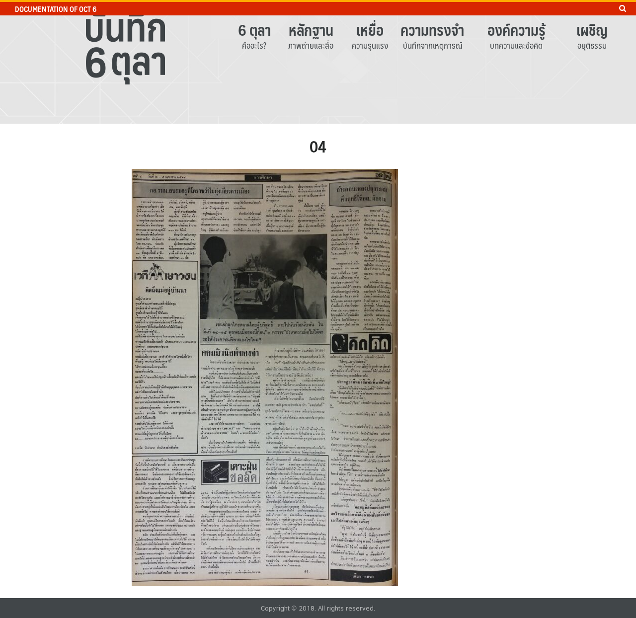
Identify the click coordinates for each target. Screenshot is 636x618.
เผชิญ (592, 29)
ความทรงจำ (432, 29)
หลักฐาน (311, 29)
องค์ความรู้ (516, 29)
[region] (318, 62)
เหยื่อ (370, 29)
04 (318, 146)
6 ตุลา (254, 29)
